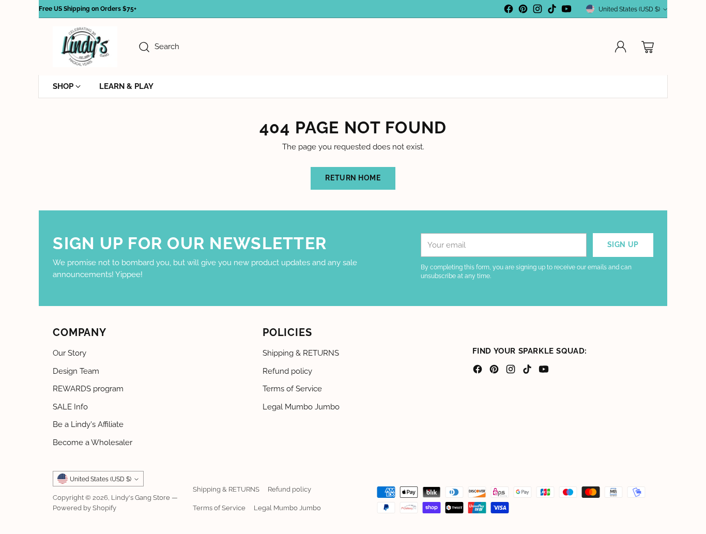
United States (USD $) (629, 9)
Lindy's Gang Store (140, 497)
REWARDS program (88, 388)
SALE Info (70, 406)
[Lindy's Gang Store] (85, 46)
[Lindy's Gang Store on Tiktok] (552, 11)
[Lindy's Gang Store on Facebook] (508, 11)
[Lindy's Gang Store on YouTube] (566, 11)
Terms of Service (292, 388)
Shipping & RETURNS (301, 353)
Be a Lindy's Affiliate (88, 424)
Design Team (76, 371)
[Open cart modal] (647, 47)
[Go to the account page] (621, 47)
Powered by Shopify (84, 508)
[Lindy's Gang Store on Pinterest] (523, 11)
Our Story (69, 353)
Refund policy (287, 371)
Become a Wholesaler (92, 442)
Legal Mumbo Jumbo (301, 406)
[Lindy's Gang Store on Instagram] (537, 11)
